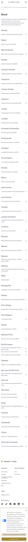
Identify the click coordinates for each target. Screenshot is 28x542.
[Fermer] (26, 510)
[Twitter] (23, 504)
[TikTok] (6, 504)
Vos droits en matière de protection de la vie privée (14, 534)
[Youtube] (14, 504)
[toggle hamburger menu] (26, 2)
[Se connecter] (2, 2)
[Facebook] (10, 504)
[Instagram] (2, 504)
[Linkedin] (19, 504)
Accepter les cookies (14, 539)
